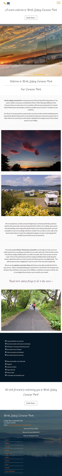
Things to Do (8, 453)
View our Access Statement (31, 432)
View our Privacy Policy (31, 428)
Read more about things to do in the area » (31, 281)
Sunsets (7, 450)
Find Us (7, 460)
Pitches (7, 443)
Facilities (7, 447)
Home (6, 440)
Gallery (7, 457)
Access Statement (10, 471)
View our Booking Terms (31, 436)
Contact (7, 467)
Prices (6, 464)
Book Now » (31, 18)
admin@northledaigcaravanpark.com (19, 425)
